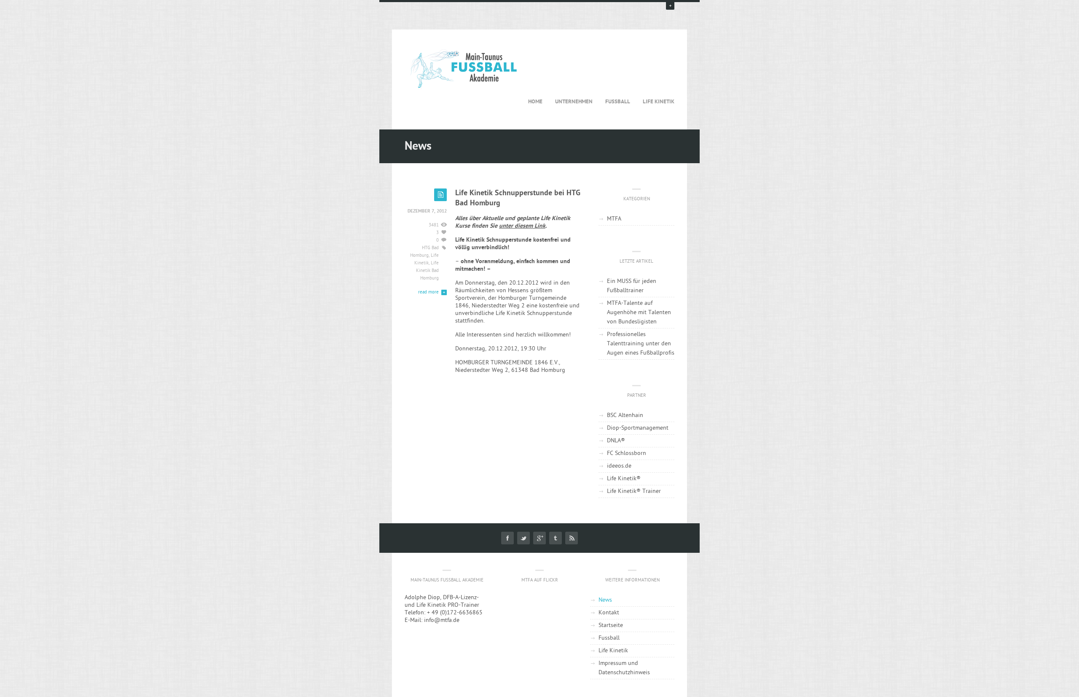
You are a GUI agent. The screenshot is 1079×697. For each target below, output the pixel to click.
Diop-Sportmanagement (637, 428)
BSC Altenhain (625, 416)
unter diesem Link (522, 226)
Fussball (617, 101)
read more (428, 292)
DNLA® (616, 441)
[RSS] (571, 538)
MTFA (614, 219)
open (670, 5)
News (605, 600)
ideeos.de (619, 466)
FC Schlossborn (626, 453)
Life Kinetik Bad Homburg (427, 271)
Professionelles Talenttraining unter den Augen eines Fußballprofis (640, 344)
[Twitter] (523, 538)
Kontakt (609, 613)
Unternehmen (574, 101)
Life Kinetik (658, 101)
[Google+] (539, 538)
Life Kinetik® (624, 479)
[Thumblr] (555, 538)
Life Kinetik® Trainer (634, 491)
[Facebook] (507, 538)
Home (535, 101)
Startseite (611, 626)
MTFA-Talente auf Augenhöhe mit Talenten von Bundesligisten (639, 312)
